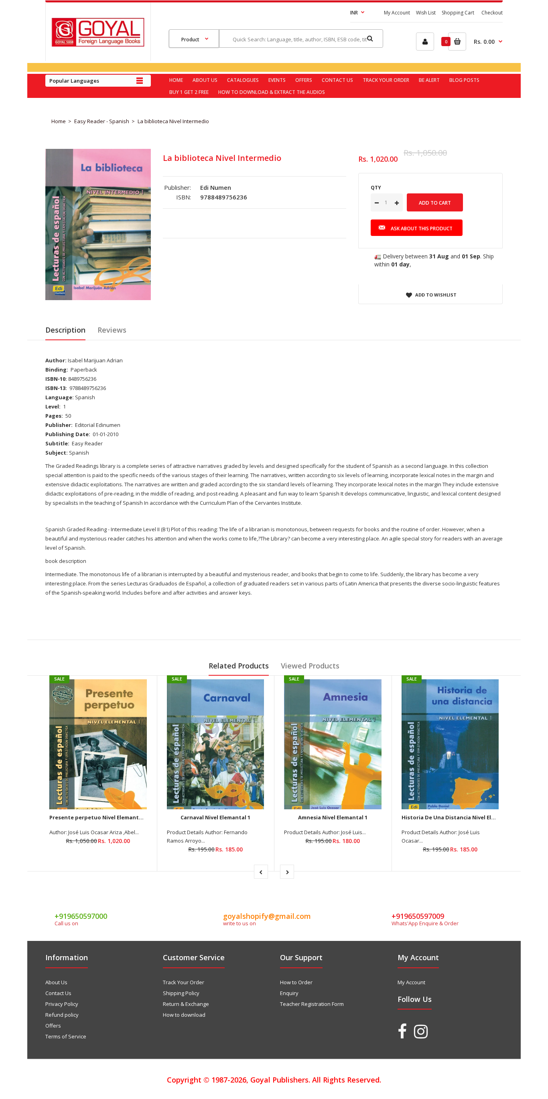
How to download (184, 1014)
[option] (98, 224)
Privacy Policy (61, 1004)
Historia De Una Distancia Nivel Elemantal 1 (460, 817)
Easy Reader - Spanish (101, 121)
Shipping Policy (181, 993)
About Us (56, 982)
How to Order (296, 982)
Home (58, 121)
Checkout (492, 12)
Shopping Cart (458, 12)
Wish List (426, 12)
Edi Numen (215, 187)
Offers (53, 1025)
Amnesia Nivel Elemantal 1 (332, 817)
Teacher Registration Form (312, 1004)
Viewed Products (310, 665)
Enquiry (289, 993)
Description (65, 330)
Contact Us (58, 993)
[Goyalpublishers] (97, 44)
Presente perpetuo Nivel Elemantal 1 (98, 817)
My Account (397, 12)
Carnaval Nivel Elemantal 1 (215, 817)
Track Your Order (183, 982)
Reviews (111, 330)
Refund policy (62, 1014)
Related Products (239, 665)
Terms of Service (65, 1036)
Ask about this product (422, 228)
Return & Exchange (186, 1004)
